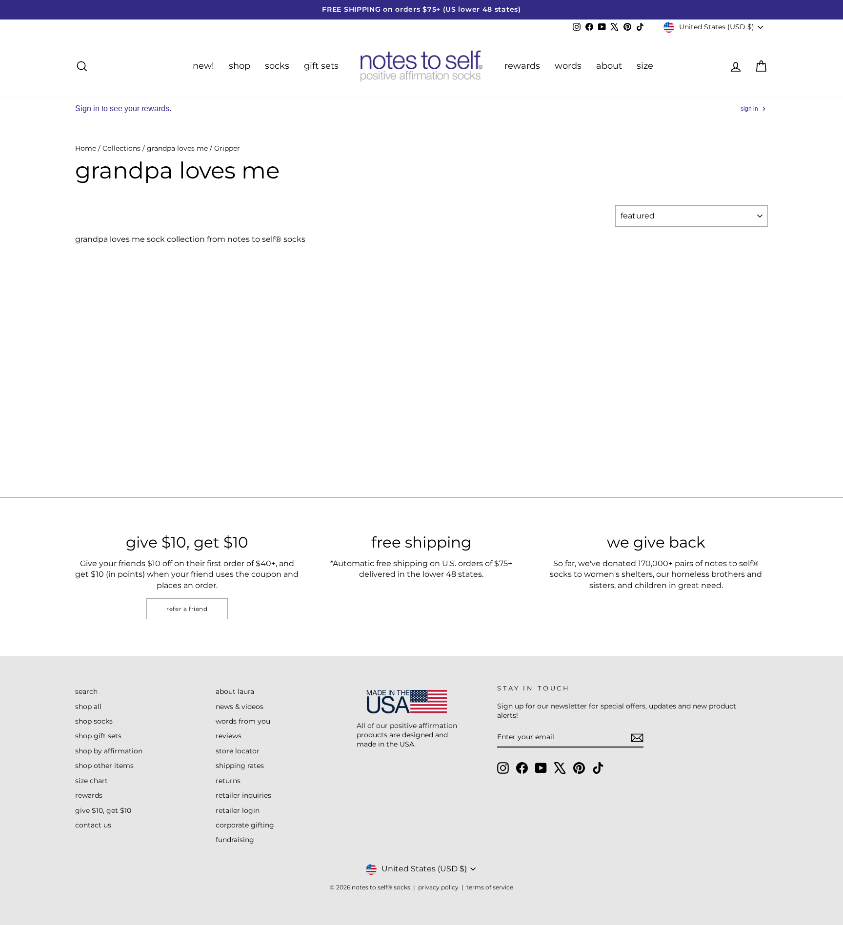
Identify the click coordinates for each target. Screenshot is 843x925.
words (568, 65)
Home (85, 148)
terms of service (489, 887)
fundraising (235, 840)
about (609, 65)
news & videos (239, 706)
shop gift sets (98, 736)
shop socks (94, 721)
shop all (88, 706)
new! (203, 65)
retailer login (238, 810)
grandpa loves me (177, 148)
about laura (235, 691)
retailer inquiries (243, 795)
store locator (238, 751)
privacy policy (438, 887)
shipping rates (240, 765)
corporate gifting (245, 825)
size (645, 65)
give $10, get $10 (103, 810)
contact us (93, 825)
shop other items (104, 765)
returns (228, 781)
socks (277, 65)
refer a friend (186, 608)
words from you (243, 721)
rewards (522, 65)
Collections (121, 148)
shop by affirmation (108, 751)
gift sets (321, 65)
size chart (91, 781)
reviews (228, 736)
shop (239, 65)
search (86, 691)
